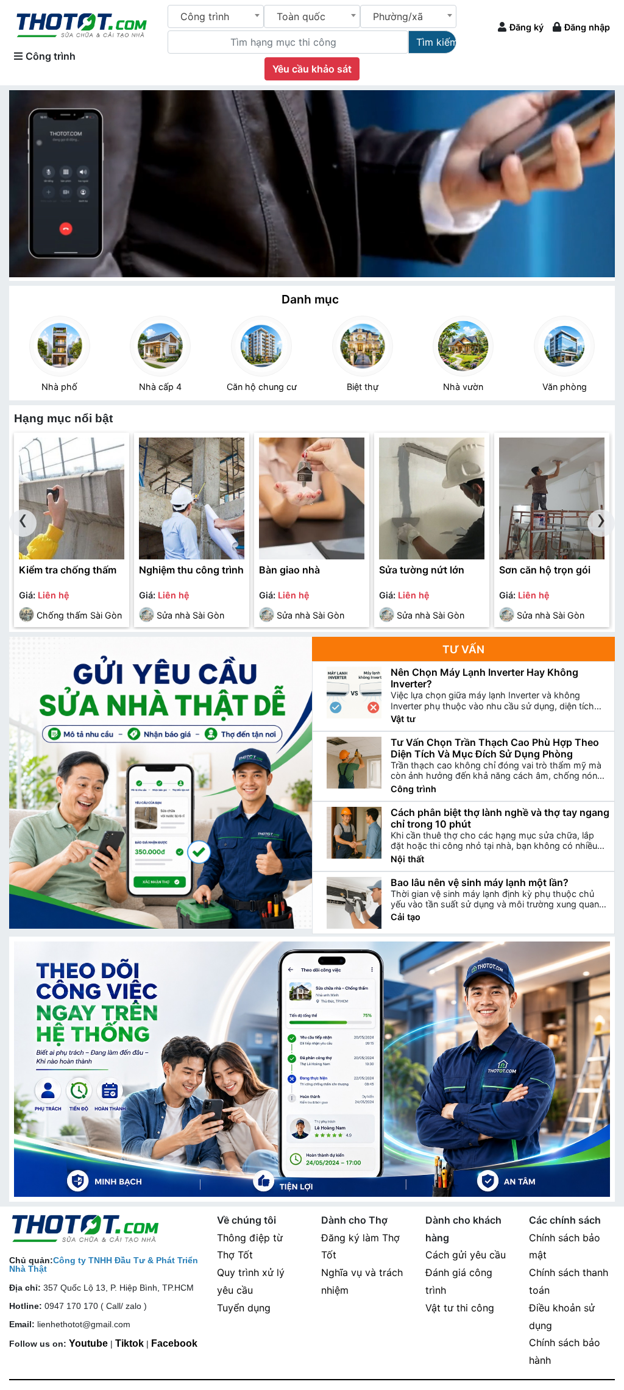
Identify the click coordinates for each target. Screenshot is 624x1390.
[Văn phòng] (564, 346)
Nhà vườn (463, 386)
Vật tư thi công (459, 1308)
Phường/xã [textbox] (398, 16)
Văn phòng (564, 386)
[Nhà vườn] (463, 346)
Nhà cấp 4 (160, 386)
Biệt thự (362, 386)
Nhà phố (59, 386)
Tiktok (129, 1343)
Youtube (88, 1343)
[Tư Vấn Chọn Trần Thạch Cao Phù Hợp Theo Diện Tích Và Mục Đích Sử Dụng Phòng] (354, 763)
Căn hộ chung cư (262, 386)
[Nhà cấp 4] (161, 346)
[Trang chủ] (81, 24)
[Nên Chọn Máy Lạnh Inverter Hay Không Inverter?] (354, 692)
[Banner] (312, 1069)
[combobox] (216, 16)
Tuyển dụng (244, 1308)
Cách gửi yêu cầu (465, 1255)
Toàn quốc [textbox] (301, 16)
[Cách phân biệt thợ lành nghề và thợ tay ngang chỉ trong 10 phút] (354, 833)
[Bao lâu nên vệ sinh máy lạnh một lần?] (354, 903)
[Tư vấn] (160, 783)
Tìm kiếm (436, 42)
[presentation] (23, 523)
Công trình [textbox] (204, 16)
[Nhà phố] (59, 346)
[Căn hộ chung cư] (261, 346)
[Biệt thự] (362, 346)
